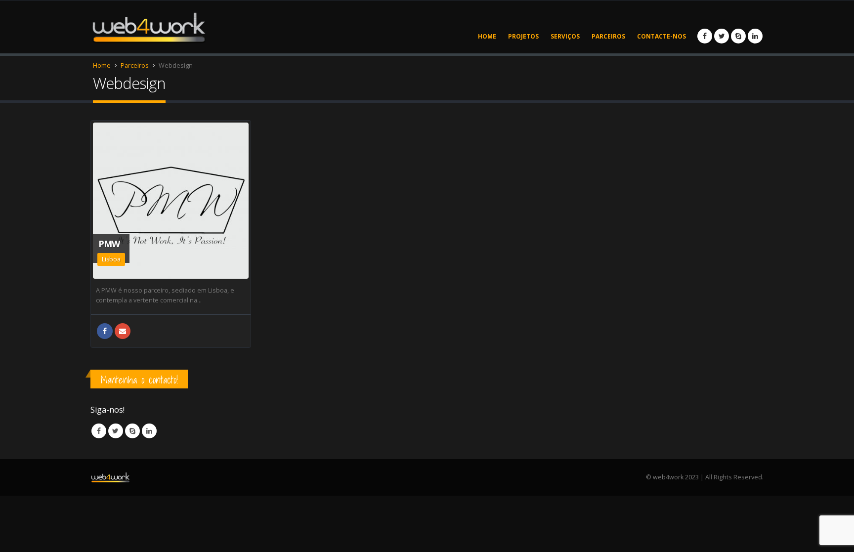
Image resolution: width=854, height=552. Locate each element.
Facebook (105, 331)
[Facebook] (704, 36)
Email (122, 331)
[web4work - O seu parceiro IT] (148, 27)
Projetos (523, 36)
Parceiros (608, 36)
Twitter (115, 431)
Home (487, 36)
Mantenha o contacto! (139, 380)
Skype (132, 431)
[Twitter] (721, 36)
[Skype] (738, 36)
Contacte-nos (661, 36)
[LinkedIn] (755, 36)
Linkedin (149, 431)
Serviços (565, 36)
